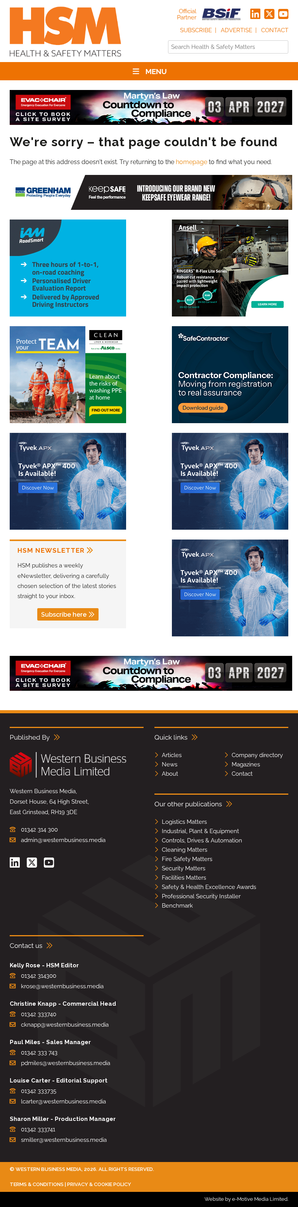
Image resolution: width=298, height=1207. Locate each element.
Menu (156, 71)
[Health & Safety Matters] (65, 59)
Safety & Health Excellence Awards (209, 887)
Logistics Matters (184, 821)
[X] (269, 14)
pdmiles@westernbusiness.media (65, 1063)
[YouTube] (283, 14)
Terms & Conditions (37, 1184)
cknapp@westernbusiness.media (65, 1024)
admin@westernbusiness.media (63, 840)
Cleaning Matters (184, 849)
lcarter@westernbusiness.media (63, 1101)
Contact (274, 30)
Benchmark (177, 905)
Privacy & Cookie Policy (99, 1184)
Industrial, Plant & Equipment (200, 831)
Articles (172, 755)
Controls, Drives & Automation (202, 840)
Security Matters (183, 868)
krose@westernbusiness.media (62, 986)
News (169, 764)
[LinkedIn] (255, 14)
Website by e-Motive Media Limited (246, 1199)
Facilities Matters (184, 877)
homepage (191, 162)
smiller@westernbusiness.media (64, 1139)
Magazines (246, 764)
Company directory (257, 755)
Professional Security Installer (201, 896)
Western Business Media (48, 1169)
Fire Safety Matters (187, 859)
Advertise (236, 30)
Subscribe (196, 30)
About (170, 773)
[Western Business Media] (68, 776)
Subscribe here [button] (64, 614)
